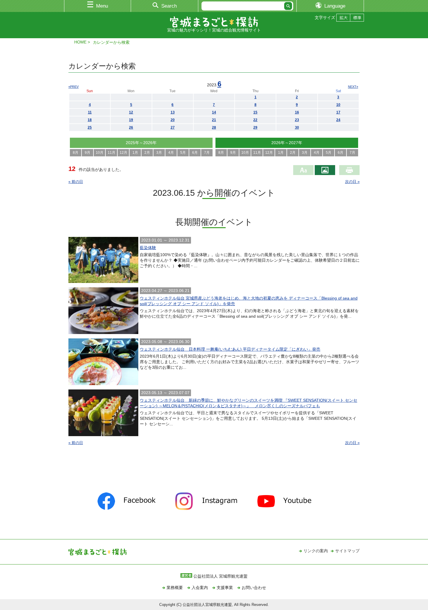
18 (90, 120)
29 (255, 127)
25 (90, 127)
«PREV (73, 86)
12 (131, 112)
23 (297, 120)
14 (214, 112)
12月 (123, 153)
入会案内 (200, 587)
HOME (80, 42)
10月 (99, 153)
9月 (87, 153)
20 (173, 120)
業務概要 (175, 587)
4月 (171, 153)
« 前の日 (75, 181)
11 (90, 112)
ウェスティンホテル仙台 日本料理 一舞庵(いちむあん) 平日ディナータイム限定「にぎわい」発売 (230, 349)
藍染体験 (148, 247)
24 (338, 120)
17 (338, 112)
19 (131, 120)
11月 (111, 153)
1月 (135, 153)
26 (131, 127)
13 (173, 112)
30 (297, 127)
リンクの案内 (315, 550)
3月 (159, 153)
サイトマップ (347, 550)
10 (338, 105)
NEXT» (353, 86)
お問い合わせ (254, 587)
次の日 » (352, 181)
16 (297, 112)
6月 (195, 153)
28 (214, 127)
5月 (183, 153)
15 (255, 112)
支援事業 (225, 587)
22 (255, 120)
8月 (75, 153)
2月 (147, 153)
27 (173, 127)
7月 (207, 153)
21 (214, 120)
